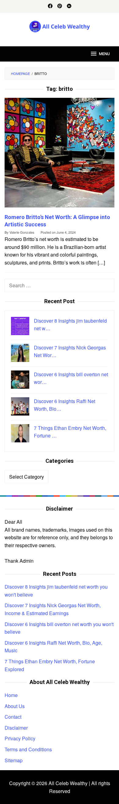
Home (11, 695)
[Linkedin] (69, 6)
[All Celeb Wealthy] (59, 25)
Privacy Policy (20, 738)
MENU (104, 53)
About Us (15, 706)
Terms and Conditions (28, 749)
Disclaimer (16, 727)
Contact (13, 716)
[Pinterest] (59, 6)
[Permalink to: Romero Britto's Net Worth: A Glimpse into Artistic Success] (59, 155)
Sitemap (14, 760)
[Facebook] (50, 6)
